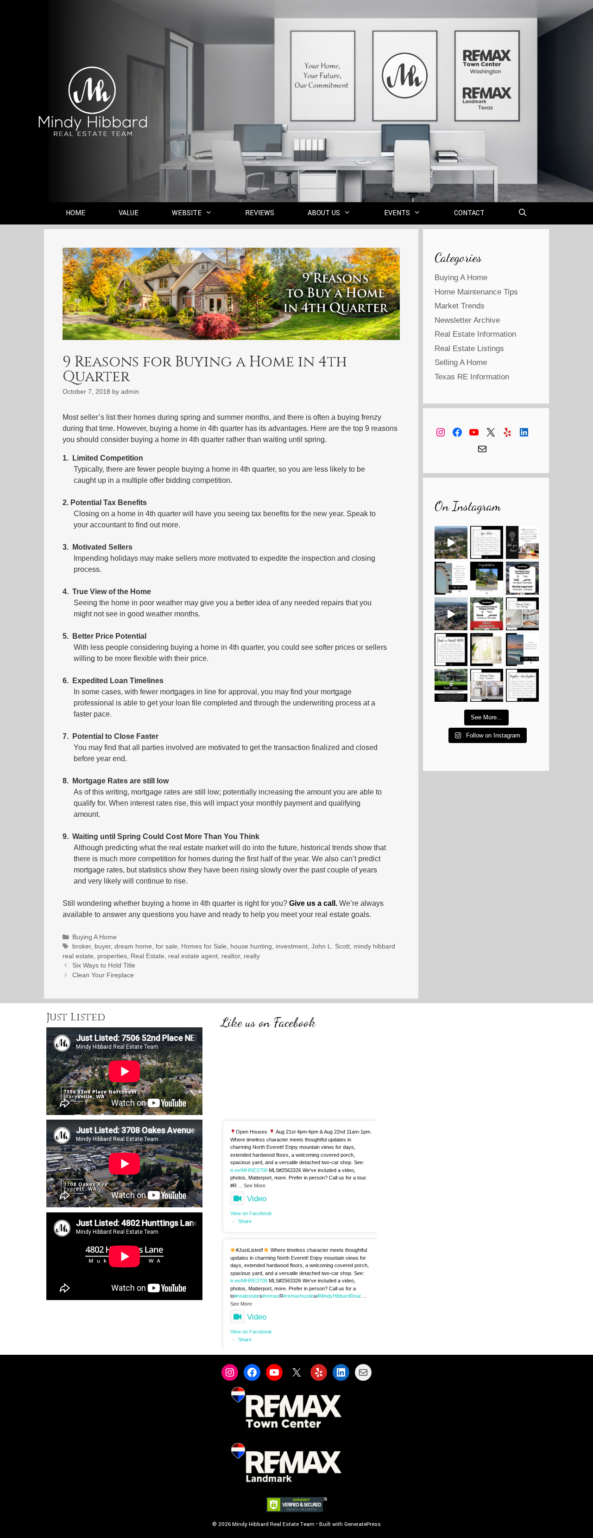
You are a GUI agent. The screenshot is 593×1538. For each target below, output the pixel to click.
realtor (230, 956)
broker (81, 946)
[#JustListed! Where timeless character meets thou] (451, 613)
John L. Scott (330, 946)
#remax (270, 1296)
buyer (103, 946)
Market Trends (460, 305)
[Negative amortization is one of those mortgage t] (522, 685)
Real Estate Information (475, 334)
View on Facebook (251, 1213)
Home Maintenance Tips (476, 292)
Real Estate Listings (469, 348)
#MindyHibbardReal (338, 1296)
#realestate (246, 1296)
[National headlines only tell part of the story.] (451, 685)
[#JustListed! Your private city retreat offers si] (451, 542)
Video (256, 1198)
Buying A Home (94, 937)
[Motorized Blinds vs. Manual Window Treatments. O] (522, 613)
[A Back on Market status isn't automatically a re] (451, 649)
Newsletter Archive (467, 320)
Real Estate (147, 956)
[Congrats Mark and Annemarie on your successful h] (486, 578)
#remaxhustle (298, 1296)
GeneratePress (362, 1524)
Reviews (259, 213)
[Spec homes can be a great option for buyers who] (486, 542)
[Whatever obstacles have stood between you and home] (451, 578)
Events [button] (397, 213)
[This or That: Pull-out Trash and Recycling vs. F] (486, 685)
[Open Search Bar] (522, 213)
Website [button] (187, 213)
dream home (133, 946)
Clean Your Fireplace (103, 975)
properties (112, 956)
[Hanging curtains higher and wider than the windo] (486, 649)
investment (292, 946)
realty (252, 956)
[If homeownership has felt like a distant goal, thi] (522, 649)
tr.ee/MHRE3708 (248, 1170)
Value (129, 213)
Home (75, 213)
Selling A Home (461, 362)
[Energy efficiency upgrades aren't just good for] (522, 542)
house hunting (251, 946)
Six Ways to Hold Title (103, 965)
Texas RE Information (472, 376)
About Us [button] (324, 213)
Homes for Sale (204, 946)
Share (245, 1221)
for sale (166, 946)
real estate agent (193, 956)
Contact (469, 213)
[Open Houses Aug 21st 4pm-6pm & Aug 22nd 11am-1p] (522, 578)
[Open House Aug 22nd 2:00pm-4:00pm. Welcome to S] (486, 613)
